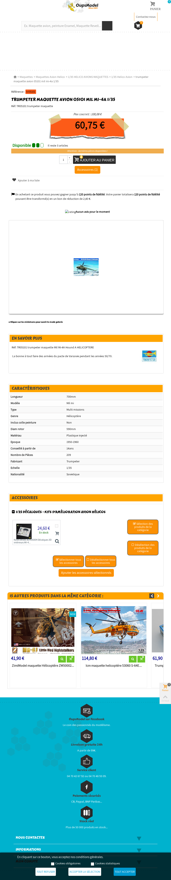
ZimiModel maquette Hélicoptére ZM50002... (43, 666)
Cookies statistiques (107, 863)
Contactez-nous (146, 17)
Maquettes (26, 77)
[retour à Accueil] (15, 77)
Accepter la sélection (84, 872)
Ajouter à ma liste (28, 180)
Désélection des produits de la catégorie (144, 548)
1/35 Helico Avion (121, 77)
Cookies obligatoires (67, 863)
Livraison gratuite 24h (86, 744)
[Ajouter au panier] (57, 533)
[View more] (62, 659)
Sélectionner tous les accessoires (70, 561)
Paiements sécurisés (87, 796)
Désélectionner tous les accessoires (102, 561)
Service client (86, 770)
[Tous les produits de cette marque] (150, 356)
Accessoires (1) (87, 169)
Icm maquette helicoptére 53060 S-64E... (114, 666)
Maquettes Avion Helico (50, 77)
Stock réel (86, 821)
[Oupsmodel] (80, 6)
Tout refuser (45, 872)
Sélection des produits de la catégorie (143, 527)
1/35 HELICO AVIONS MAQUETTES (88, 77)
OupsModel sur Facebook (86, 719)
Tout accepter (125, 872)
